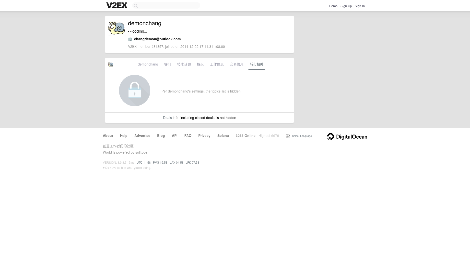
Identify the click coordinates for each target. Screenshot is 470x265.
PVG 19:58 (160, 162)
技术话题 (184, 64)
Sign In (360, 5)
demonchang (148, 64)
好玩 (200, 64)
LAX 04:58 (177, 162)
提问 (167, 64)
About (108, 135)
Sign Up (346, 5)
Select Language (301, 136)
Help (124, 135)
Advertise (142, 135)
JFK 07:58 (192, 162)
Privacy (204, 135)
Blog (161, 135)
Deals (167, 117)
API (174, 135)
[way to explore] (117, 5)
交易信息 (237, 64)
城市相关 (256, 64)
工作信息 (217, 64)
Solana (223, 135)
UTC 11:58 (144, 162)
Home (333, 5)
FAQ (187, 135)
